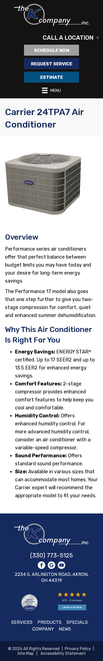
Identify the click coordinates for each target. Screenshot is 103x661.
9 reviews (75, 600)
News (65, 629)
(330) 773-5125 (51, 555)
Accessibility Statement (63, 653)
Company (43, 629)
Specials (77, 622)
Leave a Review (72, 607)
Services (21, 622)
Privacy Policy (78, 648)
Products (50, 622)
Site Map (26, 653)
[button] (51, 37)
